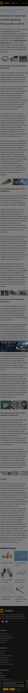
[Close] (26, 339)
